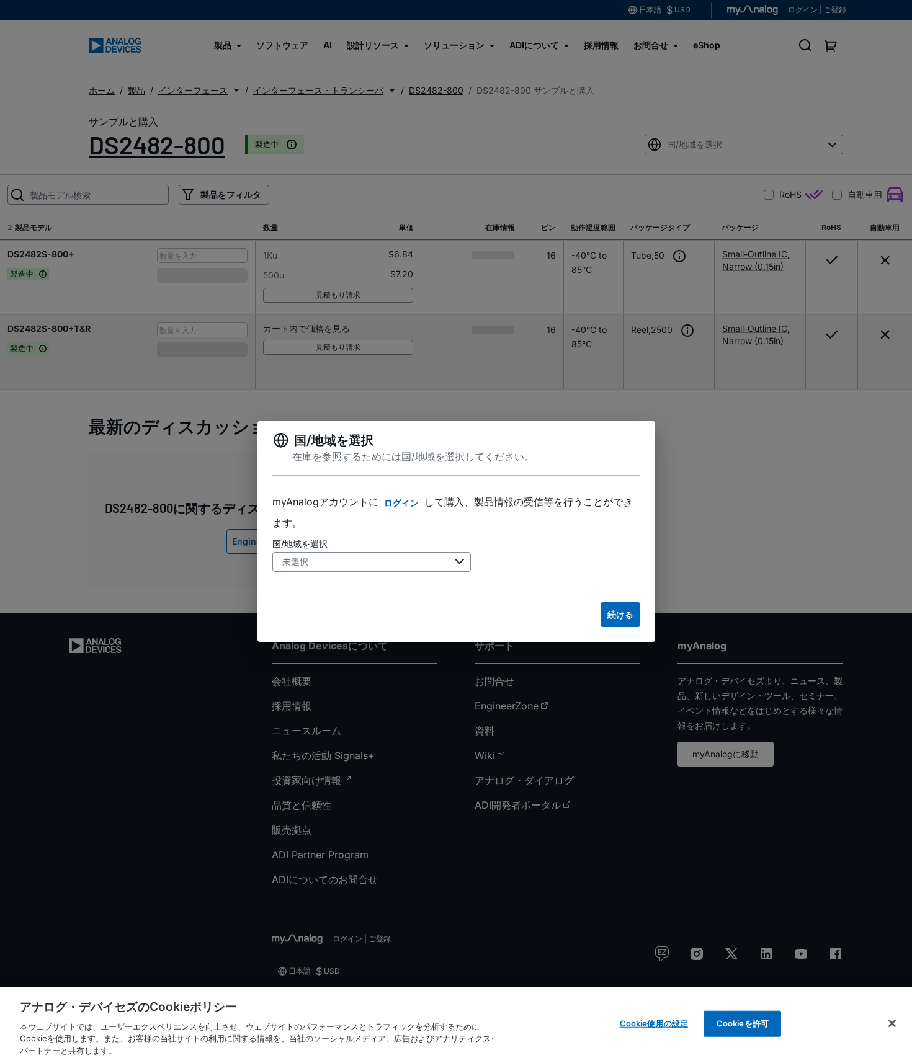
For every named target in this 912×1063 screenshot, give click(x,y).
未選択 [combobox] (295, 561)
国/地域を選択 (300, 543)
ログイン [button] (401, 502)
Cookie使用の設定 (654, 1023)
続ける (620, 614)
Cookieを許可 (743, 1023)
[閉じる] (892, 1023)
